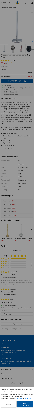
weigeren (28, 399)
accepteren (18, 399)
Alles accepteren (25, 404)
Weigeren (9, 404)
